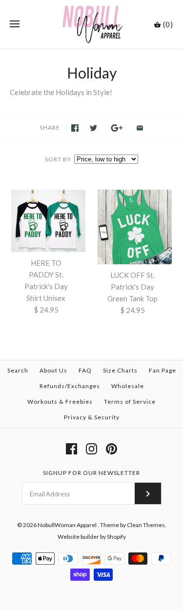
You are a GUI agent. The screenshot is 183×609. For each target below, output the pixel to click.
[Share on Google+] (116, 128)
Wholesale (127, 386)
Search (17, 370)
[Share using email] (139, 128)
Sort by (58, 159)
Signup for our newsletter (91, 472)
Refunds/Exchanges (70, 386)
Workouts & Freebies (60, 401)
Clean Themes (146, 525)
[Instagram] (91, 448)
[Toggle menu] (14, 24)
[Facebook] (71, 448)
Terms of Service (130, 401)
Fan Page (162, 370)
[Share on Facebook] (75, 128)
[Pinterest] (111, 448)
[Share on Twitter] (93, 128)
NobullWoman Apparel (68, 525)
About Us (53, 370)
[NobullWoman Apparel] (91, 24)
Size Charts (120, 370)
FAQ (85, 370)
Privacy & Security (92, 417)
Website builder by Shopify (92, 536)
